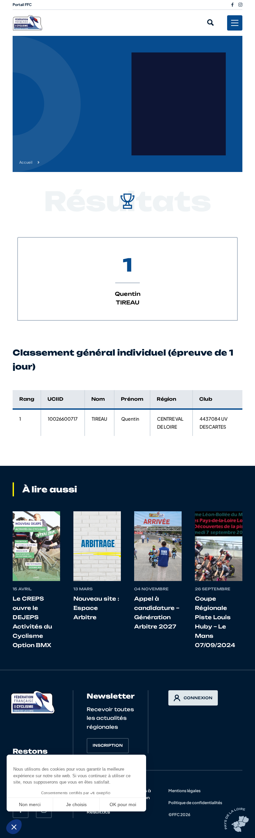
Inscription (108, 745)
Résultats (98, 811)
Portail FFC (22, 4)
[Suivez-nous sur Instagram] (240, 5)
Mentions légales (184, 790)
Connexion (198, 698)
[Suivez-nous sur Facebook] (232, 5)
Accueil (26, 162)
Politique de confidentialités (195, 802)
